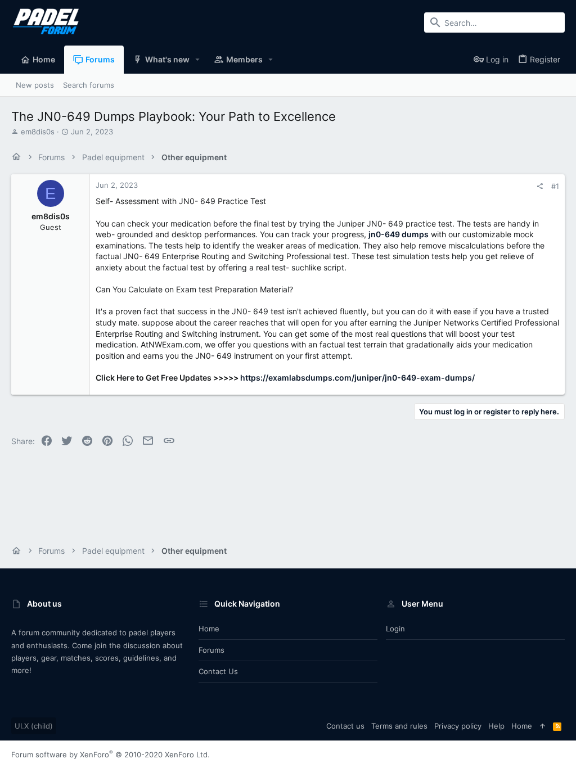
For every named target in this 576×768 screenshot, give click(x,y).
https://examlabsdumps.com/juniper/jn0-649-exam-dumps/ (357, 377)
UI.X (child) (34, 725)
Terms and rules (399, 725)
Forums (211, 649)
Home (209, 628)
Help (496, 725)
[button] (198, 60)
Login (395, 628)
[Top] (543, 725)
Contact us (218, 671)
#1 (555, 186)
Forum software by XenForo (110, 754)
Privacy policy (458, 725)
